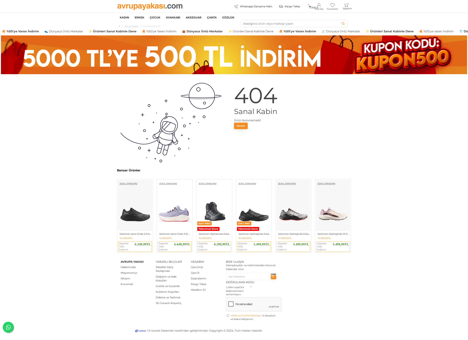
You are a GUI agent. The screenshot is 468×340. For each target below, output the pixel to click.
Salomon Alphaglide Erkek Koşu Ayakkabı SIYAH (254, 233)
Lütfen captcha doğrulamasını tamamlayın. (235, 291)
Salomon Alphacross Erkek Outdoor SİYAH (215, 233)
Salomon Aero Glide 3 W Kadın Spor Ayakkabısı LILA (175, 233)
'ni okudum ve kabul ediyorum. (253, 317)
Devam (241, 125)
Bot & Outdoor (131, 26)
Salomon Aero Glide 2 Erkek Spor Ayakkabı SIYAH (136, 233)
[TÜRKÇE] (308, 6)
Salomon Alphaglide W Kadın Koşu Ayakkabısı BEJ (334, 233)
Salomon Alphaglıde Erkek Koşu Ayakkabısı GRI (294, 233)
